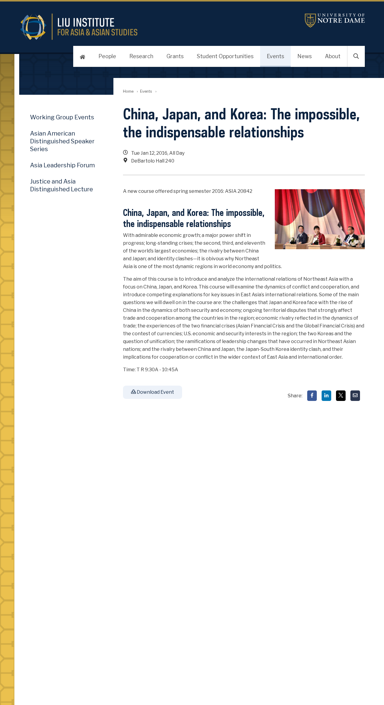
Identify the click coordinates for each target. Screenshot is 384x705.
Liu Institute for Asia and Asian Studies (134, 26)
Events (275, 56)
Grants (175, 56)
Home (128, 91)
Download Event (155, 392)
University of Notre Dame (335, 20)
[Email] (355, 395)
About (332, 56)
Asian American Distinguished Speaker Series (62, 141)
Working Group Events (62, 117)
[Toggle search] (356, 56)
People (107, 56)
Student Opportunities (225, 56)
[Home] (82, 56)
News (304, 56)
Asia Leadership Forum (62, 165)
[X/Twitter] (341, 395)
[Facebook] (312, 395)
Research (141, 56)
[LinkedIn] (326, 395)
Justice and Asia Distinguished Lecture (61, 185)
